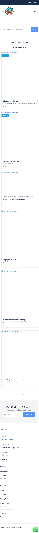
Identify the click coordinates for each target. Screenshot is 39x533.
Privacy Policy (4, 499)
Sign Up (35, 2)
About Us (3, 467)
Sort (19, 43)
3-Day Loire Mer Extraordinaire (14, 200)
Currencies (3, 514)
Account (3, 486)
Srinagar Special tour (11, 101)
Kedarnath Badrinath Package (14, 320)
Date (12, 43)
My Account (4, 471)
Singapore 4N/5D (9, 260)
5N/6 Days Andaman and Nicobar (15, 380)
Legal (2, 490)
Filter (26, 43)
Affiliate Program (6, 503)
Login (29, 2)
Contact (3, 475)
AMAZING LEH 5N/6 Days (12, 161)
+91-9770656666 (9, 439)
